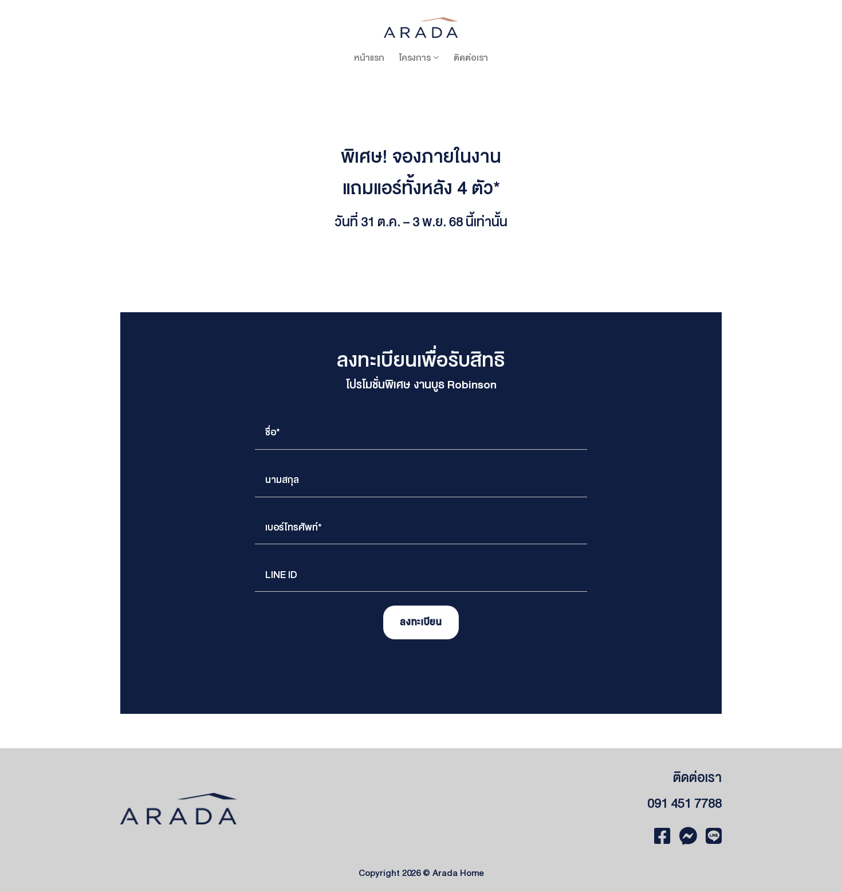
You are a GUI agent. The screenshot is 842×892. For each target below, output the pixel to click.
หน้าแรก (369, 57)
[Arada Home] (421, 27)
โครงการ (415, 57)
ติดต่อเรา (471, 57)
